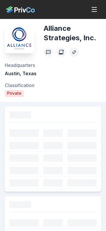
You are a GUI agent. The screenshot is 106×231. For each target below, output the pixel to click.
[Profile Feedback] (48, 52)
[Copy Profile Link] (74, 52)
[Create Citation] (61, 52)
